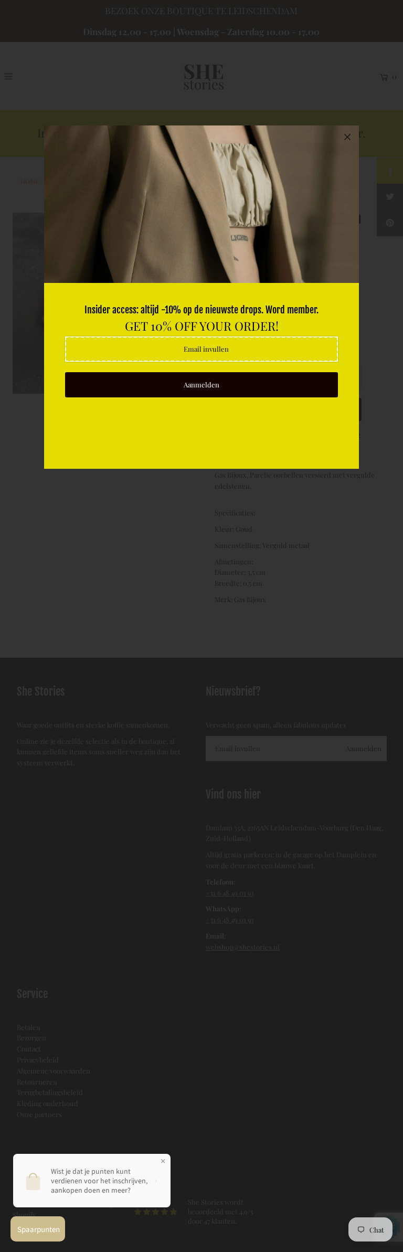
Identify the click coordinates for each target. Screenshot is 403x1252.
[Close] (347, 137)
